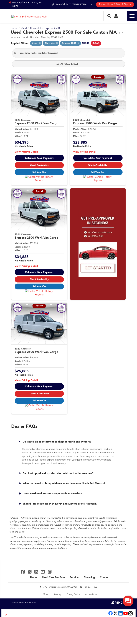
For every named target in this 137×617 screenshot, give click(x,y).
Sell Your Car (39, 172)
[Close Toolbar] (6, 613)
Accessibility (91, 594)
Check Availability (39, 165)
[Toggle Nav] (132, 16)
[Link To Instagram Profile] (49, 571)
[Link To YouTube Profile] (43, 571)
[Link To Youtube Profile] (125, 615)
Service (74, 577)
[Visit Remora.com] (118, 603)
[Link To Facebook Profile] (23, 571)
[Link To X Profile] (30, 571)
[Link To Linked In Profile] (36, 571)
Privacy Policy (73, 594)
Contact (105, 577)
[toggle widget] (128, 601)
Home (33, 577)
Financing (89, 577)
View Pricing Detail (26, 152)
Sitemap (57, 594)
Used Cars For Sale (53, 577)
